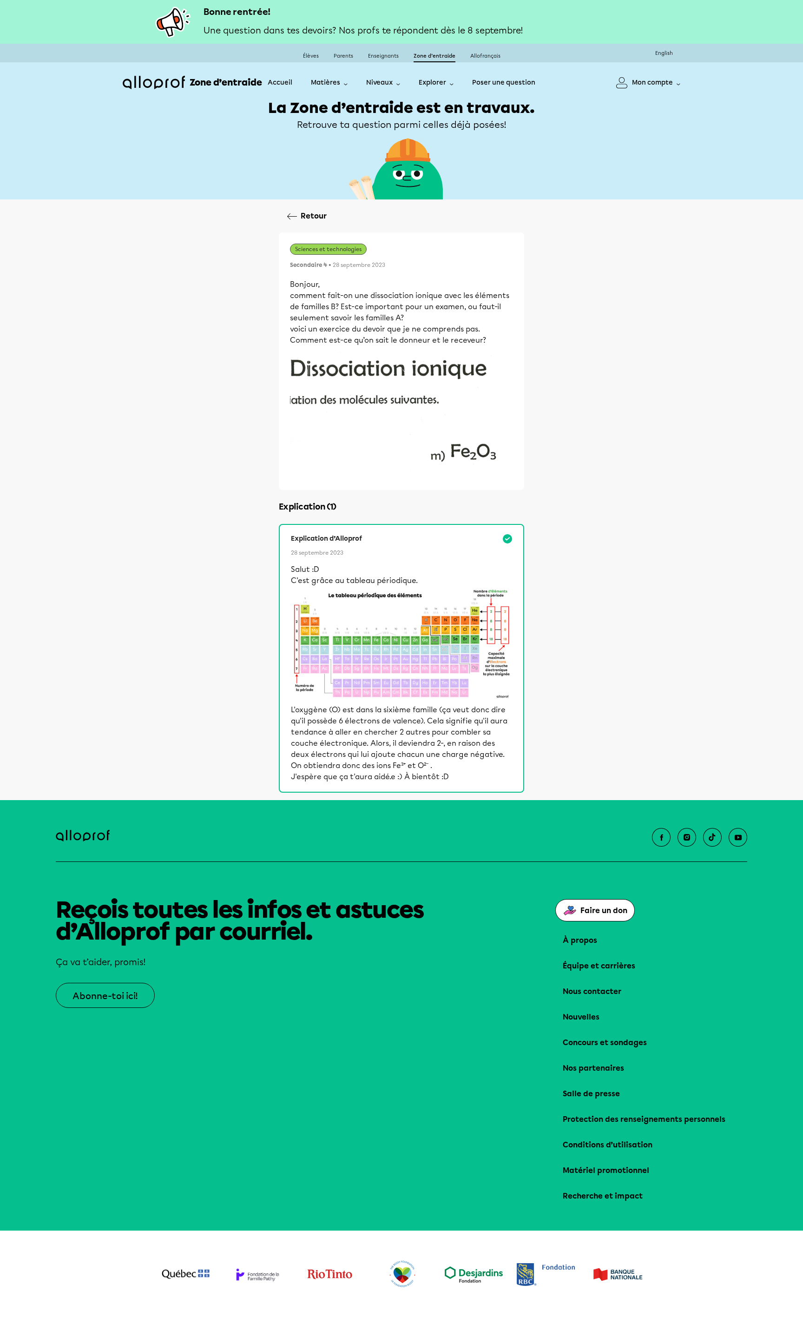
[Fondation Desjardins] (474, 1274)
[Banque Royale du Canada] (546, 1274)
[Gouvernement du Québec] (186, 1274)
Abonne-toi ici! (105, 996)
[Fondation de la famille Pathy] (258, 1274)
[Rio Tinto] (330, 1274)
